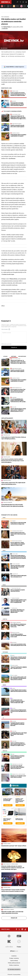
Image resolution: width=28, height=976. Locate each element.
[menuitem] (23, 2)
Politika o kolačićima (14, 965)
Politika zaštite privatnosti (14, 962)
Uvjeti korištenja (14, 960)
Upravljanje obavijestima (14, 969)
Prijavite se (14, 347)
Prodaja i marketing (14, 958)
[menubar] (23, 2)
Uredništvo (14, 955)
